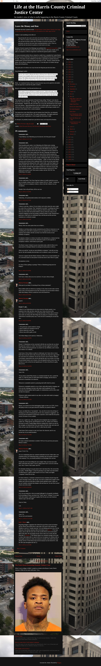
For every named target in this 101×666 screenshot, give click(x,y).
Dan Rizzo (42, 126)
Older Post (58, 556)
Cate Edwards (35, 126)
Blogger (59, 662)
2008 (69, 159)
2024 (69, 67)
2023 (69, 69)
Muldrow (27, 535)
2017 (69, 137)
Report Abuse (70, 165)
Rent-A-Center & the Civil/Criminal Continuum (27, 642)
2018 (69, 82)
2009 (69, 157)
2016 (69, 139)
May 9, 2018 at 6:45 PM (25, 219)
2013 (69, 147)
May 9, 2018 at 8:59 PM (25, 303)
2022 (69, 72)
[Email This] (41, 124)
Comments (71, 191)
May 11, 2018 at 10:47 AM (25, 508)
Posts (69, 189)
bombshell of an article (51, 48)
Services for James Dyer (76, 106)
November (72, 84)
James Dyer (72, 111)
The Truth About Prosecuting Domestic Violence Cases (32, 565)
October (72, 86)
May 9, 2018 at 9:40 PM (25, 320)
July (71, 94)
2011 (69, 152)
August (72, 91)
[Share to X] (44, 124)
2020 (69, 77)
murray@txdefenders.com (72, 47)
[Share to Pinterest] (47, 124)
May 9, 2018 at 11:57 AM (25, 139)
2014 (69, 144)
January (72, 134)
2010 (69, 154)
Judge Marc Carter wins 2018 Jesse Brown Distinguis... (76, 100)
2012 (69, 149)
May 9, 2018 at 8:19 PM (25, 270)
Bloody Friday (18, 636)
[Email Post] (37, 123)
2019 (69, 79)
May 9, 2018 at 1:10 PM (25, 174)
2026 (69, 62)
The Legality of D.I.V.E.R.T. (22, 648)
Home (38, 556)
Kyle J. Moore (22, 522)
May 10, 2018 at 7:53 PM (25, 445)
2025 (69, 64)
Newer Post (18, 556)
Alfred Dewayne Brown (25, 126)
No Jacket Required (74, 109)
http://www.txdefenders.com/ (73, 49)
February (72, 131)
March (71, 129)
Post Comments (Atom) (42, 561)
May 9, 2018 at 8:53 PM (25, 294)
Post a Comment (21, 548)
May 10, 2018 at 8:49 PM (25, 487)
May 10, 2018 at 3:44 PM (25, 366)
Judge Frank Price (74, 104)
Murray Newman (23, 282)
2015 (69, 142)
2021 (69, 74)
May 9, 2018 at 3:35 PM (25, 191)
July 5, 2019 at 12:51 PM (25, 545)
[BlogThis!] (42, 124)
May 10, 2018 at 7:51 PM (25, 434)
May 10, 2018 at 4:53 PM (25, 399)
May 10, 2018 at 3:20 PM (25, 338)
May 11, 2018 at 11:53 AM (25, 518)
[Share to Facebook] (45, 124)
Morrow (50, 530)
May (71, 96)
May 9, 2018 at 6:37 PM (25, 200)
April (71, 126)
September (72, 89)
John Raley (48, 126)
